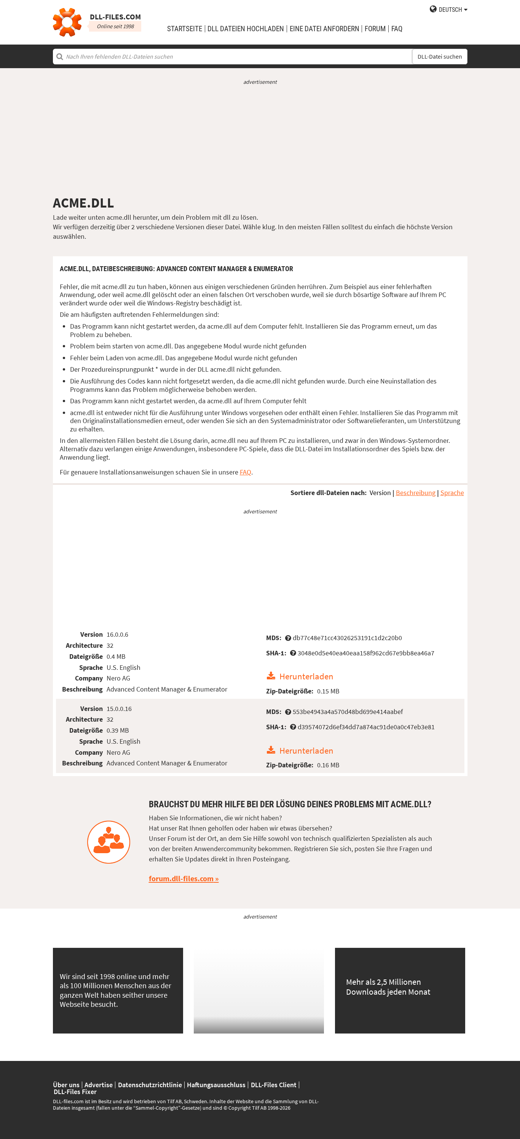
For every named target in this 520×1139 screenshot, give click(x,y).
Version (380, 492)
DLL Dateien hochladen (245, 28)
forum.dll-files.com (181, 878)
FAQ (396, 28)
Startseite (184, 28)
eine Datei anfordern (324, 28)
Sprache (452, 492)
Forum (375, 28)
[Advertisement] (260, 140)
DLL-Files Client (274, 1084)
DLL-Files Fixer (75, 1091)
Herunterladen (306, 676)
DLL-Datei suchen (440, 56)
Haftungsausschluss (216, 1084)
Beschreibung (415, 492)
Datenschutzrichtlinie (150, 1084)
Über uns (66, 1084)
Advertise (99, 1084)
